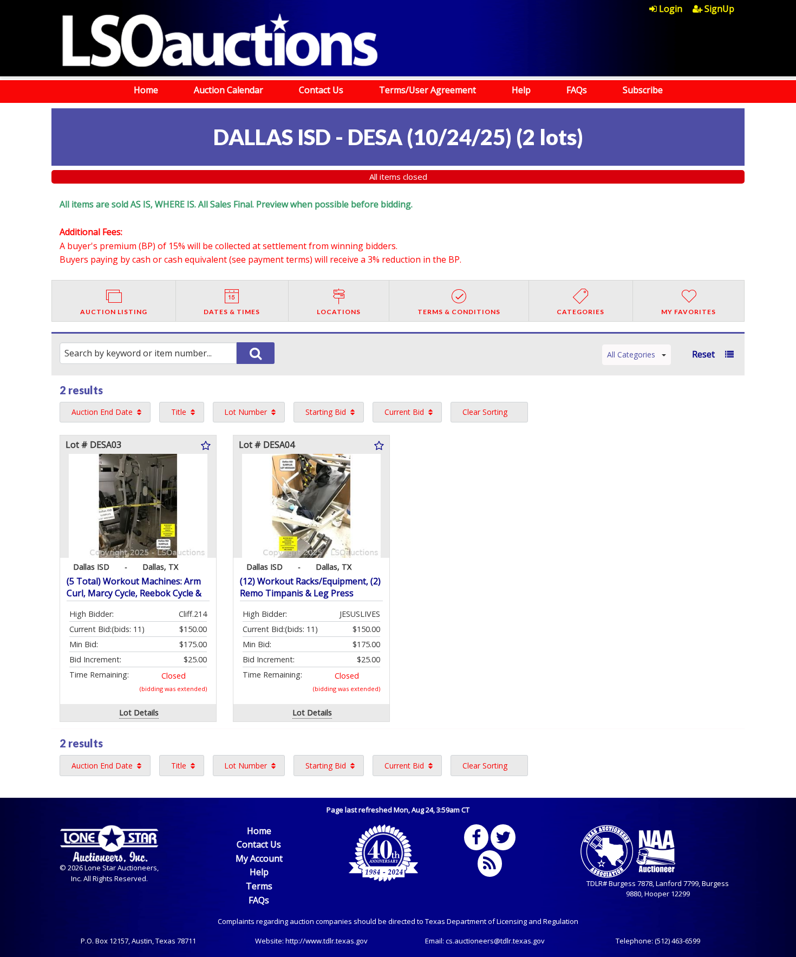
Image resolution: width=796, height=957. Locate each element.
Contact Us (321, 90)
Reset (703, 354)
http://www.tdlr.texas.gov (326, 941)
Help (521, 90)
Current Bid (404, 412)
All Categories (631, 354)
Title (178, 412)
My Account (259, 858)
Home (146, 90)
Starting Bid (325, 412)
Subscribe (643, 90)
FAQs (576, 90)
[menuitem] (671, 8)
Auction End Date (102, 412)
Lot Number (245, 412)
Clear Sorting (484, 412)
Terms (259, 886)
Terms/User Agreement (427, 90)
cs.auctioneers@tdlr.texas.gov (495, 941)
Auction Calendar (228, 90)
